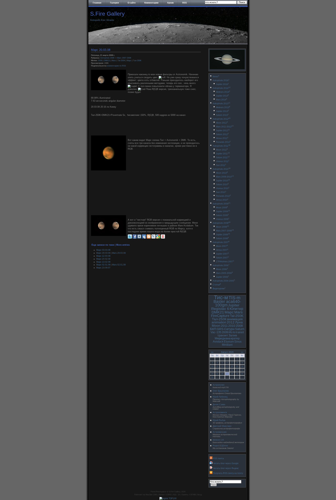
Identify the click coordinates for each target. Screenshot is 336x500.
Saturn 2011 (223, 157)
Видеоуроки (219, 288)
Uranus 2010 (222, 188)
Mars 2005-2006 (224, 273)
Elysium (229, 341)
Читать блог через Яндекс (226, 468)
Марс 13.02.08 (103, 262)
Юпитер (236, 309)
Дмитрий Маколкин (222, 426)
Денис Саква (219, 404)
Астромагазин (220, 432)
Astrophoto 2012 (221, 119)
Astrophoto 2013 (221, 103)
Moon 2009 (222, 207)
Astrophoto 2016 (221, 80)
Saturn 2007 (222, 257)
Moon (216, 325)
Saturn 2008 (222, 238)
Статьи (217, 284)
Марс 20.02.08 (103, 259)
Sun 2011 (221, 165)
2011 (224, 325)
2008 (100, 60)
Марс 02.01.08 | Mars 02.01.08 (111, 264)
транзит (222, 335)
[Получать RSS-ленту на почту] (211, 473)
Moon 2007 (222, 246)
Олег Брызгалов (221, 391)
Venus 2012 (222, 138)
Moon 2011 (222, 150)
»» (242, 352)
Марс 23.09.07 (103, 267)
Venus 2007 (222, 250)
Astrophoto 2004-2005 (224, 281)
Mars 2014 (221, 99)
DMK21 (107, 60)
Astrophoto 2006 (221, 265)
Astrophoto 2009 (221, 204)
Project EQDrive (220, 445)
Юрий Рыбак (219, 420)
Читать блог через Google (226, 463)
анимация (235, 319)
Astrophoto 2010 (221, 169)
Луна (239, 322)
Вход (199, 495)
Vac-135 (216, 332)
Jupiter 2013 (222, 111)
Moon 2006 (222, 269)
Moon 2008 (222, 227)
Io (234, 332)
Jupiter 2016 (222, 84)
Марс (129, 60)
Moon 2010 (222, 173)
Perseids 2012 (223, 142)
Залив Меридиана (226, 337)
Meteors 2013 (223, 107)
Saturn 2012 (222, 134)
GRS (220, 329)
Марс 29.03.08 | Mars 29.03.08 (111, 253)
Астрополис (219, 385)
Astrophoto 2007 (221, 242)
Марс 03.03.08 (103, 250)
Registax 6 (220, 309)
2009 (225, 332)
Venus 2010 (222, 200)
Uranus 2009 (222, 219)
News (216, 76)
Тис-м (221, 297)
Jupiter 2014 (222, 96)
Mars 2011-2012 (225, 126)
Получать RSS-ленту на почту (228, 473)
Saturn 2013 (222, 115)
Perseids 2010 (223, 196)
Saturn (239, 329)
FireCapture (220, 316)
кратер (235, 338)
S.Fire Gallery (107, 14)
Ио (230, 332)
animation (219, 322)
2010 (231, 325)
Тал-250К (137, 60)
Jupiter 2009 (223, 211)
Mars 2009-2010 (225, 177)
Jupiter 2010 (223, 180)
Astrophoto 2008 (107, 58)
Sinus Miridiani (232, 343)
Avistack (218, 341)
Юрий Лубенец (220, 397)
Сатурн (229, 329)
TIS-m (234, 297)
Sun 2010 (221, 192)
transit (240, 332)
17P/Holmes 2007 (225, 261)
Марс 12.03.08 (103, 256)
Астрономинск (220, 412)
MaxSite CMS (151, 495)
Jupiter (233, 305)
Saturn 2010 (222, 184)
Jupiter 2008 (223, 234)
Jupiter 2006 (222, 277)
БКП (213, 329)
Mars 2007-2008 (124, 58)
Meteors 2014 (223, 92)
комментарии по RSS (116, 66)
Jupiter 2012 (223, 130)
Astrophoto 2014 (221, 88)
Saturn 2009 (222, 215)
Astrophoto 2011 (221, 146)
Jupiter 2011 (223, 153)
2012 (230, 322)
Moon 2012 (222, 123)
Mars (114, 60)
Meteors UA (218, 440)
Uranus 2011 (222, 161)
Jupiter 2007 (222, 254)
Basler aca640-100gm (227, 303)
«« (212, 352)
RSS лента (218, 458)
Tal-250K (121, 60)
